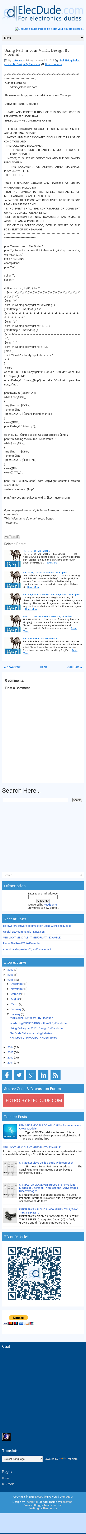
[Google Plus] (32, 1080)
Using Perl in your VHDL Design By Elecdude (36, 52)
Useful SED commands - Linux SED (24, 931)
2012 (11, 1057)
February (16, 1009)
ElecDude (41, 1496)
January (16, 1014)
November (17, 988)
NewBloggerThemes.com (43, 1508)
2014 (11, 1047)
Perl (61, 60)
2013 (11, 1052)
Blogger (68, 1496)
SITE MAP (8, 1483)
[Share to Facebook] (18, 537)
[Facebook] (8, 1080)
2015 (11, 979)
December (17, 983)
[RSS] (56, 1080)
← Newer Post (11, 666)
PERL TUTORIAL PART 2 (36, 550)
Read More (51, 562)
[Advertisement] (44, 810)
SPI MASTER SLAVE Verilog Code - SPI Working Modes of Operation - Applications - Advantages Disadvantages (48, 1188)
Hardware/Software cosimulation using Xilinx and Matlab (37, 925)
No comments (53, 64)
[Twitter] (20, 1080)
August (15, 998)
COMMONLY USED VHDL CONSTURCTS (33, 1038)
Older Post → (75, 666)
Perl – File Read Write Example (40, 638)
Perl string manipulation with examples (45, 572)
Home (43, 666)
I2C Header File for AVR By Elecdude (31, 1018)
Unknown (17, 60)
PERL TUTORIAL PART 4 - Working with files (47, 616)
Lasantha (66, 1501)
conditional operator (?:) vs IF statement (27, 949)
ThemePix (31, 1501)
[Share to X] (14, 537)
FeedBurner (51, 904)
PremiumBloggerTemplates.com (43, 1505)
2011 (11, 1062)
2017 (11, 969)
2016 (11, 974)
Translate (71, 1458)
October (16, 993)
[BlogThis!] (10, 537)
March (15, 1004)
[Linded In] (44, 1080)
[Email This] (6, 537)
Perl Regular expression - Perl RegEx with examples (51, 594)
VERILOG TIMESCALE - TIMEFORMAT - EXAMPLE (32, 937)
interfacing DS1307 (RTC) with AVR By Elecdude (38, 1023)
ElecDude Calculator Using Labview (31, 1033)
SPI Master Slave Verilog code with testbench (46, 1162)
